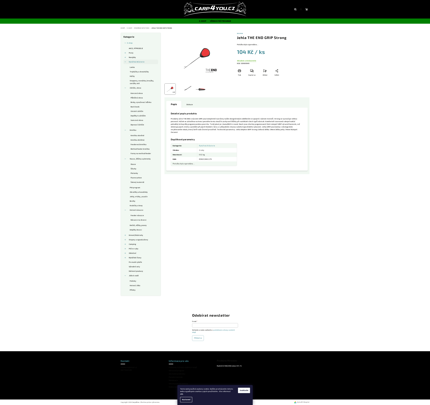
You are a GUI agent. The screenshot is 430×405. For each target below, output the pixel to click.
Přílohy (133, 290)
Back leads (135, 107)
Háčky (132, 76)
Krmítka (133, 130)
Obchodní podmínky (177, 374)
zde (181, 394)
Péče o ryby (133, 248)
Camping (132, 244)
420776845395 (126, 370)
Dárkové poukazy (136, 271)
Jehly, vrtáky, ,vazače (139, 196)
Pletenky (134, 173)
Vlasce (133, 164)
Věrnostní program (176, 370)
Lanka (132, 67)
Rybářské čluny (135, 257)
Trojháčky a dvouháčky (139, 72)
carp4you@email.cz (129, 367)
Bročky (132, 201)
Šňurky (133, 169)
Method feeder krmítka (140, 149)
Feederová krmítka (138, 144)
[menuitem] (202, 21)
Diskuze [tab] (190, 104)
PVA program (135, 187)
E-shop (130, 43)
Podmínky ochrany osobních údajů (183, 367)
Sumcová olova (137, 120)
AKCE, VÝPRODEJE (136, 48)
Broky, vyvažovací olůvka (141, 102)
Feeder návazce (137, 215)
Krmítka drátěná (137, 140)
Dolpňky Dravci (136, 230)
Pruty (131, 53)
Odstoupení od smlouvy (178, 383)
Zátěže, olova (135, 88)
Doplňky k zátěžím (138, 116)
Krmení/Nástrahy (136, 235)
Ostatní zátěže (137, 111)
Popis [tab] (174, 104)
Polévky (133, 281)
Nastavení (186, 399)
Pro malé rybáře (135, 262)
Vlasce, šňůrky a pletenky (140, 159)
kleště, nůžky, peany (138, 225)
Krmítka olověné (137, 135)
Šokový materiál (137, 182)
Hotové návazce (136, 210)
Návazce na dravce (138, 220)
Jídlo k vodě (134, 275)
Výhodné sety (134, 266)
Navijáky (132, 57)
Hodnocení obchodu (177, 387)
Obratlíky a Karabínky (139, 192)
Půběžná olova (137, 98)
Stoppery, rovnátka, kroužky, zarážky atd (142, 82)
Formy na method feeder (141, 153)
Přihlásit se (198, 338)
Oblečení (132, 253)
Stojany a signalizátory (138, 239)
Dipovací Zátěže (137, 125)
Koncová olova (137, 93)
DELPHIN (240, 33)
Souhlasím (244, 390)
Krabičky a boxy (136, 205)
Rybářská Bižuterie (137, 62)
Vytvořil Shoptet (303, 402)
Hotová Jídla (135, 285)
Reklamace (173, 380)
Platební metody (176, 377)
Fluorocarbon (136, 178)
